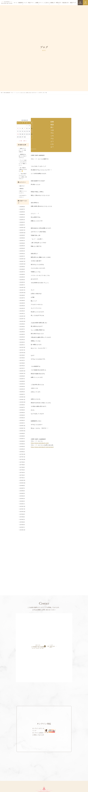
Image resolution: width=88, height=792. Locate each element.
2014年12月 (22, 529)
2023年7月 (22, 297)
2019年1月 (22, 423)
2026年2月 (22, 222)
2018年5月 (22, 443)
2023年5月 (22, 303)
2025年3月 (22, 250)
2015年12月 (22, 506)
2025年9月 (22, 235)
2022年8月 (22, 326)
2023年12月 (22, 287)
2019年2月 (22, 420)
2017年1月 (22, 477)
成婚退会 (22, 188)
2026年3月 (22, 219)
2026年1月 (22, 224)
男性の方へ (59, 2)
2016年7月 (22, 488)
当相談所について (22, 2)
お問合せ (80, 3)
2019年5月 (22, 412)
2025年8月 (22, 237)
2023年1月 (22, 313)
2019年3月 (22, 417)
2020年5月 (22, 383)
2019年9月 (22, 404)
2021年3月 (22, 365)
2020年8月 (22, 376)
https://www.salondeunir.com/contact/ (42, 447)
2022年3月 (22, 339)
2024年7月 (22, 271)
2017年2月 (22, 475)
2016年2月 (22, 501)
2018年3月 (22, 449)
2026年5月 (22, 214)
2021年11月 (22, 350)
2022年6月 (22, 331)
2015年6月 (22, 522)
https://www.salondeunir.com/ (40, 443)
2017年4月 (22, 469)
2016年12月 (22, 480)
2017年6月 (22, 467)
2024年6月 (22, 274)
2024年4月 (22, 279)
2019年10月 (22, 402)
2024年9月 (22, 266)
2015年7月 (22, 519)
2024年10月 (22, 263)
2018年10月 (22, 430)
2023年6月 (22, 300)
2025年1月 (22, 256)
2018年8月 (22, 436)
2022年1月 (22, 344)
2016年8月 (22, 485)
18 (18, 134)
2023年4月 (22, 305)
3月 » (25, 140)
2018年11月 (22, 428)
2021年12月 (22, 347)
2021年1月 (22, 368)
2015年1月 (22, 527)
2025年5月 (22, 245)
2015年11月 (22, 509)
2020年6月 (22, 381)
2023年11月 (22, 290)
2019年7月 (22, 407)
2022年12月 (22, 316)
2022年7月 (22, 329)
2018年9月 (22, 433)
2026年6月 (22, 211)
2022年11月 (22, 318)
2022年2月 (22, 342)
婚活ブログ (73, 2)
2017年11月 (22, 456)
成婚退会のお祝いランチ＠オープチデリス (23, 156)
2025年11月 (22, 230)
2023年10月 (22, 292)
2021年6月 (22, 363)
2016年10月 (22, 482)
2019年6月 (22, 409)
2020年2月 (22, 391)
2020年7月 (22, 378)
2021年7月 (22, 360)
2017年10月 (22, 459)
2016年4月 (22, 495)
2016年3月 (22, 498)
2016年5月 (22, 493)
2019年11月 (22, 399)
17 (31, 131)
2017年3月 (22, 472)
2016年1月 (22, 503)
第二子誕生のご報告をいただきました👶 (23, 169)
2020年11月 (22, 373)
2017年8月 (22, 464)
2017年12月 (22, 454)
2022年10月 (22, 321)
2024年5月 (22, 277)
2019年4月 (22, 415)
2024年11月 (22, 261)
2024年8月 (22, 269)
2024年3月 (22, 282)
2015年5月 (22, 524)
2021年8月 (22, 357)
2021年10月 (22, 352)
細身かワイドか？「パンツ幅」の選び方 (23, 150)
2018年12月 (22, 425)
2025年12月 (22, 227)
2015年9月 (22, 514)
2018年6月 (22, 441)
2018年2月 (22, 451)
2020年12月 (22, 370)
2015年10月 (22, 511)
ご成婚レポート (39, 2)
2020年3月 (22, 389)
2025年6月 (22, 243)
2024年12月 (22, 258)
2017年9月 (22, 462)
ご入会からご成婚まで (49, 2)
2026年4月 (22, 217)
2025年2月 (22, 253)
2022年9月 (22, 323)
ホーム (15, 2)
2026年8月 (22, 206)
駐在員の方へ (66, 2)
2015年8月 (22, 516)
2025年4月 (22, 248)
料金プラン (31, 2)
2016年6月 (22, 490)
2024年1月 (22, 284)
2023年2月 (22, 310)
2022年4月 (22, 337)
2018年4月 (22, 446)
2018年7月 (22, 438)
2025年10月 (22, 232)
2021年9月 (22, 355)
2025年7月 (22, 240)
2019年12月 (22, 396)
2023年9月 (22, 295)
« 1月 (20, 140)
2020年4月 (22, 386)
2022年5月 (22, 334)
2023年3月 (22, 308)
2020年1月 (22, 394)
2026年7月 (22, 209)
